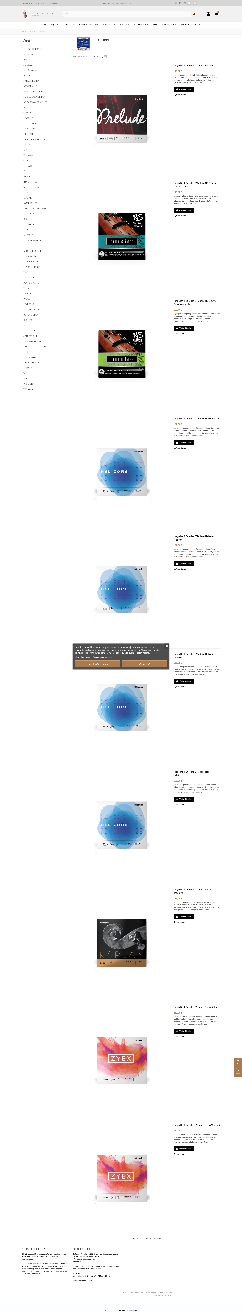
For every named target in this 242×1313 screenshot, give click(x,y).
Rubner (27, 320)
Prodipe (28, 293)
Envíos (125, 1293)
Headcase (29, 176)
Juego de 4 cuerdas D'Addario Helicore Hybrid (194, 773)
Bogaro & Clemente (35, 102)
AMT (25, 59)
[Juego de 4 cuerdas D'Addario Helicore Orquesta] (122, 707)
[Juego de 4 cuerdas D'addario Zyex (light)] (122, 1060)
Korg (26, 229)
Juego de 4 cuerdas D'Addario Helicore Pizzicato (194, 538)
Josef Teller (30, 203)
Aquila (27, 64)
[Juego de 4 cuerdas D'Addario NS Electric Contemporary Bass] (122, 354)
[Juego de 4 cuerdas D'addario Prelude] (122, 119)
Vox (25, 378)
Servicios (119, 3)
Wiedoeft (29, 383)
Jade (26, 192)
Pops (26, 288)
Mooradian (30, 261)
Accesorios (140, 24)
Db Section (30, 134)
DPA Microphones (34, 139)
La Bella (28, 235)
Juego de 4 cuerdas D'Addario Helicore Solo (196, 419)
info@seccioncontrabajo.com (49, 3)
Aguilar (28, 54)
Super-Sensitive (32, 341)
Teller (27, 352)
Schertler (29, 330)
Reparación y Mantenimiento (96, 24)
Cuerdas (68, 24)
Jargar (27, 197)
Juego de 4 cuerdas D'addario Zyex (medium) (197, 1125)
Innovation (30, 181)
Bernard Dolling (34, 91)
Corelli (28, 118)
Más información (83, 656)
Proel (26, 298)
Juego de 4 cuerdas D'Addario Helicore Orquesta (194, 656)
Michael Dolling (33, 251)
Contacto (127, 3)
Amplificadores (190, 24)
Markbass (29, 245)
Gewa (26, 160)
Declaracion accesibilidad (162, 1295)
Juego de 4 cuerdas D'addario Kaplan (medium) (193, 891)
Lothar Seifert (32, 240)
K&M (25, 219)
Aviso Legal (134, 1293)
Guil (26, 171)
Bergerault (30, 86)
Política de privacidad (148, 1293)
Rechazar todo (97, 663)
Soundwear (30, 336)
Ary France (30, 70)
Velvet (27, 368)
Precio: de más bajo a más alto (84, 57)
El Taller (111, 3)
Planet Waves (31, 282)
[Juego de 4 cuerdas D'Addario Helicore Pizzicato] (122, 590)
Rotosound (30, 314)
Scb (25, 325)
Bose (26, 107)
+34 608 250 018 (93, 1256)
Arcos (123, 24)
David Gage (30, 128)
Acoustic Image (32, 49)
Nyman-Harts (31, 267)
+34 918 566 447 (30, 3)
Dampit (27, 144)
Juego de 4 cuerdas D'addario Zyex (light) (195, 1007)
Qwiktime (29, 304)
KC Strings (29, 213)
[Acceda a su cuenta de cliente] (209, 13)
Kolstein (28, 224)
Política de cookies (164, 1293)
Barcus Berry (31, 80)
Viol (26, 373)
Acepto (144, 663)
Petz (26, 272)
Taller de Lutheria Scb (37, 346)
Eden (26, 150)
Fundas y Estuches (163, 24)
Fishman (28, 155)
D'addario (29, 123)
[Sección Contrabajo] (37, 13)
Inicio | (105, 3)
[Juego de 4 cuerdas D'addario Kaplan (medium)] (122, 943)
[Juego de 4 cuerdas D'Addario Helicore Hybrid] (122, 825)
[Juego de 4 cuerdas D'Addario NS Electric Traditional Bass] (122, 236)
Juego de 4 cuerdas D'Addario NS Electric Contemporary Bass (195, 302)
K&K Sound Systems (34, 208)
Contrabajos (49, 24)
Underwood (31, 362)
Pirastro (28, 277)
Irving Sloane (31, 187)
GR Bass (27, 165)
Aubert (27, 75)
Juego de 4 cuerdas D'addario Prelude (193, 65)
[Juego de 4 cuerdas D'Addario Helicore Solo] (122, 472)
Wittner (28, 389)
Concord (29, 112)
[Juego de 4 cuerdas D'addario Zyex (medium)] (122, 1178)
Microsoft (29, 256)
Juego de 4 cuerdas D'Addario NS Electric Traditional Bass (195, 185)
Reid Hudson (31, 309)
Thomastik (29, 357)
